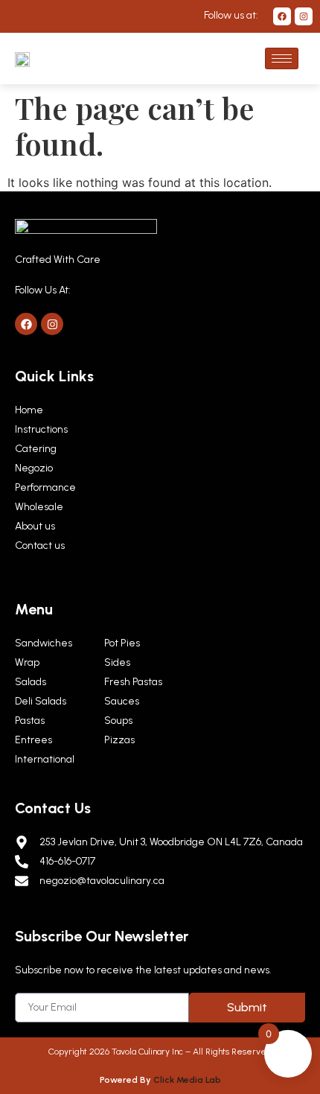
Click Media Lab (187, 1080)
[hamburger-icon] (281, 58)
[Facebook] (282, 16)
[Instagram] (304, 16)
